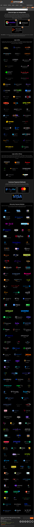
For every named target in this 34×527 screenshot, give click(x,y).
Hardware (17, 5)
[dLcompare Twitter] (20, 521)
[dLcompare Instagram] (25, 521)
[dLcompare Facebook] (23, 521)
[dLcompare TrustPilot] (27, 521)
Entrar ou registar (29, 5)
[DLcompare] (3, 521)
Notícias (21, 5)
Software (9, 5)
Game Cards (5, 5)
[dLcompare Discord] (32, 521)
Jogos (1, 5)
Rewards (13, 5)
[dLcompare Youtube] (30, 521)
